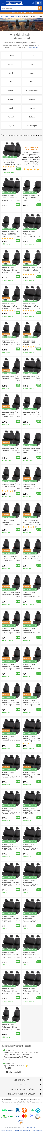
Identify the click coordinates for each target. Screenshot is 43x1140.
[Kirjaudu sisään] (32, 2)
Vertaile (18, 164)
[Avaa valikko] (2, 3)
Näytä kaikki (33, 47)
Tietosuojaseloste (6, 1130)
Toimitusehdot (30, 1128)
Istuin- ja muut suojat (12, 16)
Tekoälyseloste (37, 1130)
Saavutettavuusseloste (22, 1130)
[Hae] (40, 8)
